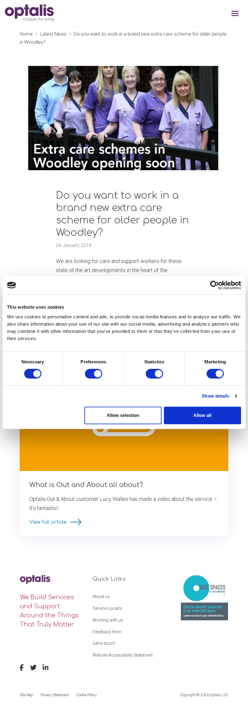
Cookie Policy (86, 695)
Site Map (26, 695)
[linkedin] (45, 668)
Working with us (108, 620)
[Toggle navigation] (235, 14)
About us (101, 596)
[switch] (93, 373)
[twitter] (33, 668)
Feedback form (107, 631)
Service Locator (107, 608)
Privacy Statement (55, 695)
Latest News (53, 34)
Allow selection (123, 415)
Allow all (202, 415)
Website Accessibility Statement (123, 655)
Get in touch (104, 643)
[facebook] (22, 668)
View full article (48, 522)
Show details (215, 395)
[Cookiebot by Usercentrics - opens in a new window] (214, 285)
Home (26, 34)
